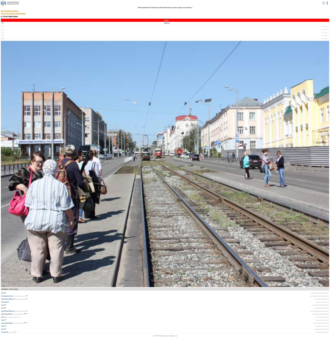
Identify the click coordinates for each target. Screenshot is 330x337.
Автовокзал (4, 302)
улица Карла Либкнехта (8, 299)
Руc (176, 336)
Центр (3, 293)
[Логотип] (3, 5)
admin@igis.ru (171, 336)
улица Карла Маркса (7, 314)
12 (2, 38)
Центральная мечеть (7, 296)
